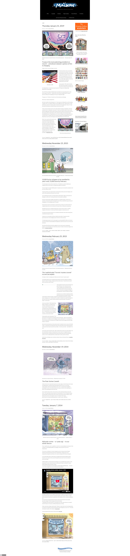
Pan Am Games (70, 340)
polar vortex (47, 138)
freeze (67, 540)
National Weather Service (65, 137)
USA (49, 137)
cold (59, 137)
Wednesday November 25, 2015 (55, 143)
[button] (57, 526)
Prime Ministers (74, 13)
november (62, 399)
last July (60, 511)
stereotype (44, 231)
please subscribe (84, 31)
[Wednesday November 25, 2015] (57, 174)
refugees (64, 230)
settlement (67, 230)
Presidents (81, 13)
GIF (60, 137)
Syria (47, 231)
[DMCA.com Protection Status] (3, 555)
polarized (53, 138)
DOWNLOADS (71, 17)
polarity (50, 138)
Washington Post (49, 132)
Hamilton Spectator (48, 228)
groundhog (60, 340)
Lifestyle (49, 540)
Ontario (47, 340)
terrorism (43, 342)
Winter (49, 231)
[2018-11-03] (49, 83)
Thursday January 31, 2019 (53, 26)
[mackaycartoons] (65, 7)
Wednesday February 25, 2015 (54, 236)
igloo (56, 230)
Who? (48, 13)
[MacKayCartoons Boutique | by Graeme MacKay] (81, 50)
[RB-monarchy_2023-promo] (81, 73)
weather (56, 138)
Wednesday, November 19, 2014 (55, 347)
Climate (55, 340)
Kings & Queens (66, 13)
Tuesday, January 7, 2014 (52, 405)
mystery (63, 340)
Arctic (57, 137)
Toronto (46, 342)
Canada (47, 137)
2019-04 (54, 137)
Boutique (59, 13)
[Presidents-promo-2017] (81, 112)
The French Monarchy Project (61, 17)
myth (61, 230)
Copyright (53, 13)
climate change (61, 540)
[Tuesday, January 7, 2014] (57, 423)
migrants (59, 230)
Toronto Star (57, 508)
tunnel (49, 342)
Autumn (54, 399)
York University (55, 342)
